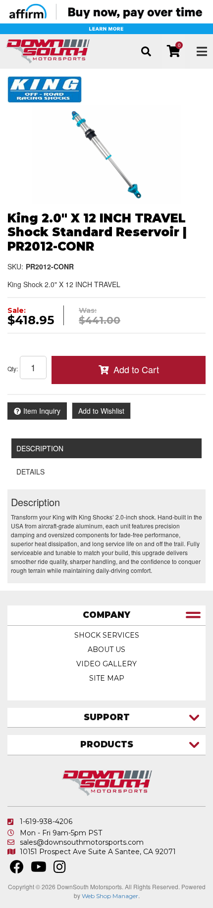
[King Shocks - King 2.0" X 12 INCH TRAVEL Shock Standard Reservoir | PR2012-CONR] (44, 88)
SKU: (15, 266)
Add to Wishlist (101, 411)
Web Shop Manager (110, 896)
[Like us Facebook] (17, 869)
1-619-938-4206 (46, 821)
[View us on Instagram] (59, 869)
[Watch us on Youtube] (39, 869)
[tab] (106, 615)
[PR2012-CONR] (106, 154)
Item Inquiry (41, 411)
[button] (146, 51)
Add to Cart (136, 369)
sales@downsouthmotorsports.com (82, 842)
